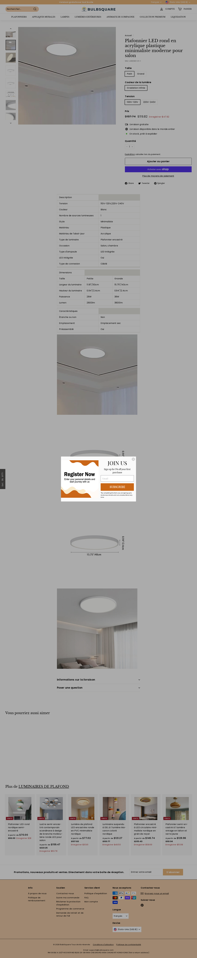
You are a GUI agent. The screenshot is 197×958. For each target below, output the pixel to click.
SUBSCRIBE (117, 487)
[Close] (133, 459)
